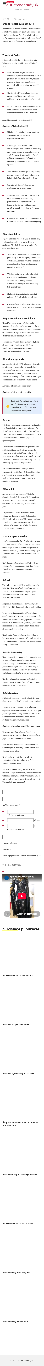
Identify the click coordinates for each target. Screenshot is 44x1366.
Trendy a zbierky (20, 19)
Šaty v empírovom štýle (21, 392)
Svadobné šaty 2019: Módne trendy (26, 726)
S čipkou (37, 820)
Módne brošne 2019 (20, 126)
